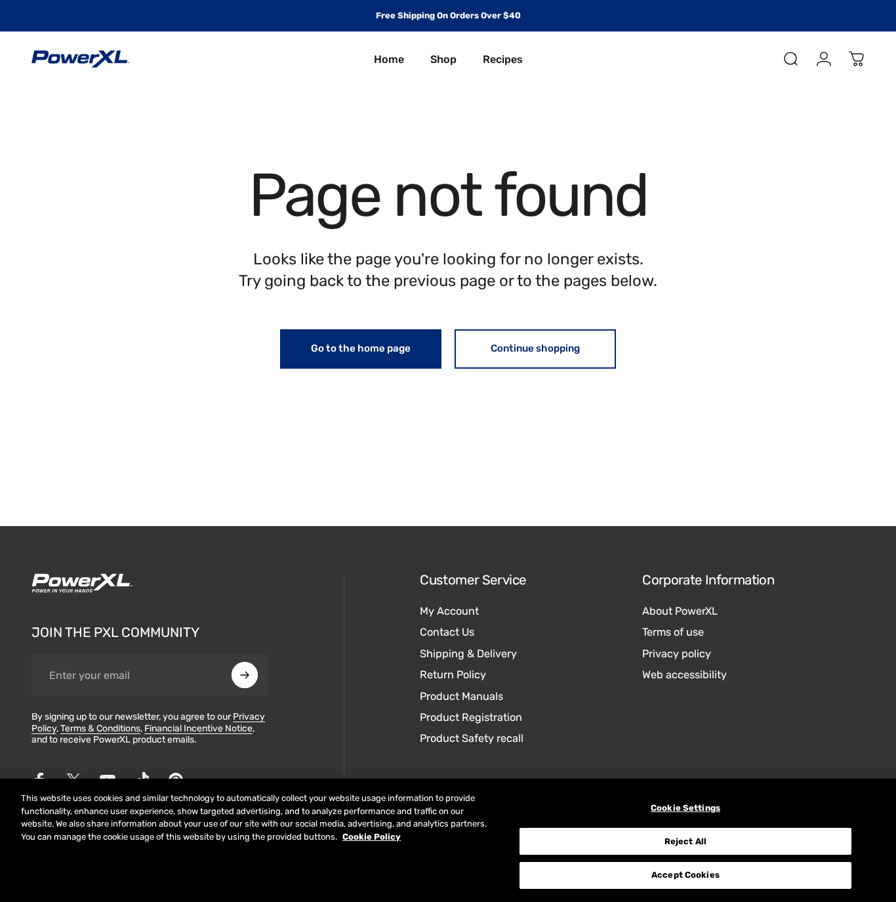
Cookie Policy (371, 837)
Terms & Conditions (100, 728)
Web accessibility (684, 674)
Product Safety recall (471, 738)
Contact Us (447, 632)
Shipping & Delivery (468, 653)
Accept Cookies (685, 875)
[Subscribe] (245, 675)
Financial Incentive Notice (198, 728)
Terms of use (673, 632)
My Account (449, 611)
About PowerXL (680, 611)
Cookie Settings (685, 808)
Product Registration (471, 717)
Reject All (685, 841)
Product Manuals (461, 696)
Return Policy (453, 674)
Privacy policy (676, 653)
